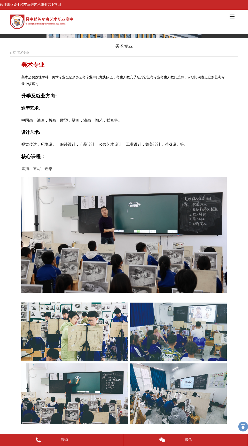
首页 (13, 52)
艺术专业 (23, 52)
